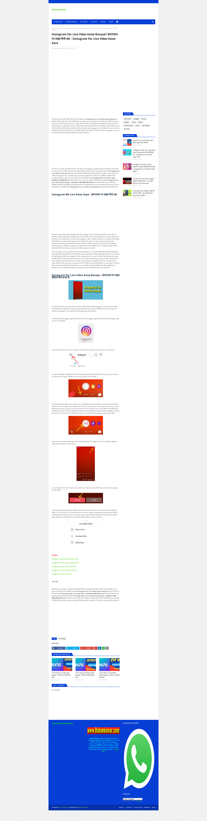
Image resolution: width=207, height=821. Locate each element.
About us (121, 807)
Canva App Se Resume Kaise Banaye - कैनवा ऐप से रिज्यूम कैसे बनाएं (84, 675)
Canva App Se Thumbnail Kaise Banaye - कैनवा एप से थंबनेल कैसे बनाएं (109, 675)
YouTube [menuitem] (94, 22)
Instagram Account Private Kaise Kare (64, 570)
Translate (139, 801)
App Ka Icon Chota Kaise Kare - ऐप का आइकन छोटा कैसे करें (143, 141)
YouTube (126, 129)
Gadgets (126, 122)
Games (134, 122)
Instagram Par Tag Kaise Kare (61, 574)
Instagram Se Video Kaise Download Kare (65, 563)
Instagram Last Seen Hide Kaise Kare (64, 566)
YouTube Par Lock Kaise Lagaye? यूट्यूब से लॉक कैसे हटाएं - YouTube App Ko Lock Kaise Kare (143, 181)
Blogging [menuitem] (83, 22)
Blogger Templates (83, 807)
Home (53, 28)
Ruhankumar (58, 48)
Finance (144, 119)
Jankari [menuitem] (103, 22)
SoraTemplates (62, 807)
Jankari (141, 122)
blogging (136, 119)
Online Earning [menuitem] (71, 22)
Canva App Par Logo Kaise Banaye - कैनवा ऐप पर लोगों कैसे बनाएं (61, 675)
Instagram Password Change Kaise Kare (65, 559)
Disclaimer (147, 807)
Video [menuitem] (111, 22)
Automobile (127, 119)
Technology (60, 28)
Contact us (129, 807)
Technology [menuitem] (57, 22)
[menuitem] (117, 21)
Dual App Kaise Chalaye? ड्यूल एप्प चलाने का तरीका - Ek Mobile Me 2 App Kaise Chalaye (144, 193)
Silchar (137, 125)
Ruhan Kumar (59, 9)
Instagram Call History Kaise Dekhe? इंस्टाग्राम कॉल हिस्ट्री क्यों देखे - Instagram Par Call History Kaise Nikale (144, 168)
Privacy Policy (138, 807)
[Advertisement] (86, 67)
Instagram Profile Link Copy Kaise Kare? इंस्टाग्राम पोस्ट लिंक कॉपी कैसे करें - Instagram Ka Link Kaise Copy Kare (144, 153)
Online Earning (128, 125)
